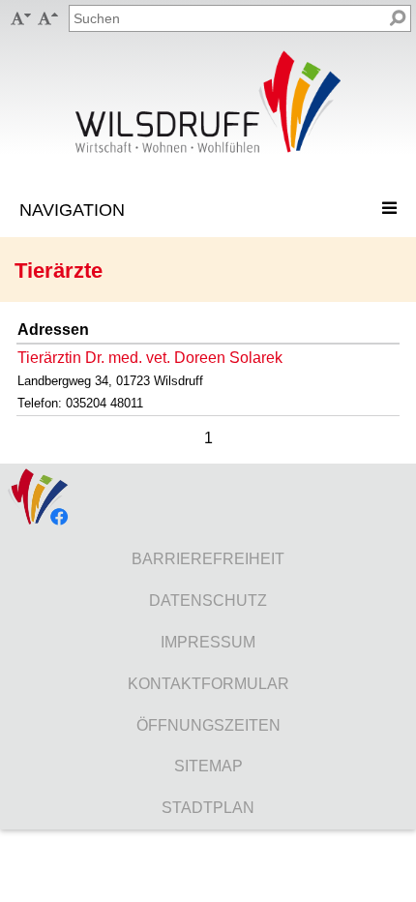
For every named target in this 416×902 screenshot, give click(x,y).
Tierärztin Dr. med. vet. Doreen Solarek (149, 357)
